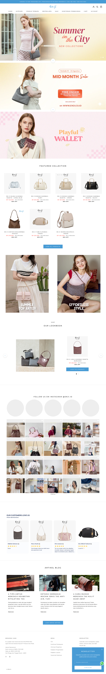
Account (94, 11)
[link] (16, 428)
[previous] (5, 355)
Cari (52, 641)
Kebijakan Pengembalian (57, 650)
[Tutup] (102, 649)
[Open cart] (101, 7)
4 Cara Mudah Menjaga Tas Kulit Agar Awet (83, 596)
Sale (56, 11)
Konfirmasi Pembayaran (71, 11)
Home (10, 11)
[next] (101, 355)
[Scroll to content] (53, 61)
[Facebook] (6, 657)
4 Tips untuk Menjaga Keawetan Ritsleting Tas (19, 596)
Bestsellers (47, 11)
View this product (77, 369)
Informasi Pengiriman (56, 647)
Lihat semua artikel (53, 622)
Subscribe (88, 667)
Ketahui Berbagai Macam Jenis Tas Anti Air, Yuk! (53, 596)
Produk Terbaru (32, 11)
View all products (53, 246)
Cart (86, 11)
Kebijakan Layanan (55, 652)
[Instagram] (9, 657)
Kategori (19, 11)
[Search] (97, 7)
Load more (53, 494)
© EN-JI (9, 669)
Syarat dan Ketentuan (56, 655)
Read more (11, 611)
